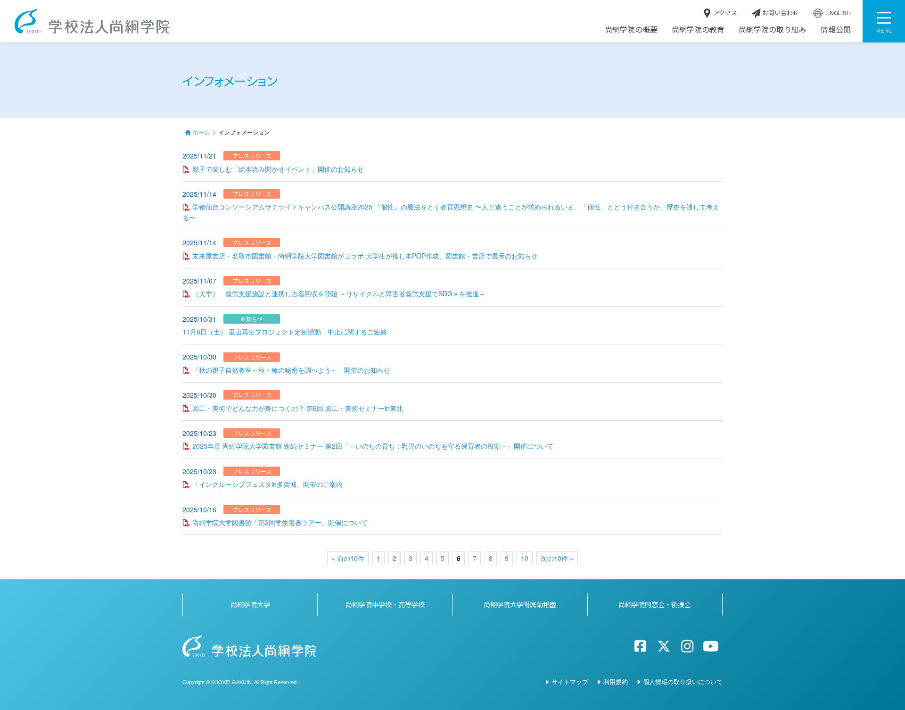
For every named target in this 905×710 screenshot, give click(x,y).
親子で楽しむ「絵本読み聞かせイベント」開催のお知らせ (278, 169)
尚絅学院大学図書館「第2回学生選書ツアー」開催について (280, 522)
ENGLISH (838, 12)
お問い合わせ (780, 12)
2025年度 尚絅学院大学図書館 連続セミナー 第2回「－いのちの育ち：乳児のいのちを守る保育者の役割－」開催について (372, 446)
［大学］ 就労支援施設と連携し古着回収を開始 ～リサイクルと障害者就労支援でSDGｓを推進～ (338, 293)
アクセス (724, 12)
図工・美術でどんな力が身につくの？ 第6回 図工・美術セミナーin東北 (297, 408)
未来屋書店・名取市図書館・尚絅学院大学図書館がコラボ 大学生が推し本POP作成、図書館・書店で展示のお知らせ (365, 255)
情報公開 (836, 29)
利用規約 (615, 681)
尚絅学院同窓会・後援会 (654, 604)
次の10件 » (557, 558)
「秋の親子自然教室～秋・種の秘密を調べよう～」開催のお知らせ (291, 370)
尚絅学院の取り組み (772, 29)
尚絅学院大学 (250, 604)
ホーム (201, 132)
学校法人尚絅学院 (92, 21)
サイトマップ (569, 681)
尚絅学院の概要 (631, 29)
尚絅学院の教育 (698, 29)
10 (524, 558)
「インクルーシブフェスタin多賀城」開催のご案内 (267, 484)
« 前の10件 (347, 558)
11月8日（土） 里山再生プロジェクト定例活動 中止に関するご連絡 (284, 331)
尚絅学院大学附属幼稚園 (520, 604)
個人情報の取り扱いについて (683, 681)
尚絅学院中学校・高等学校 (385, 604)
